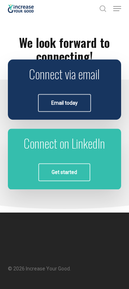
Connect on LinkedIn (64, 143)
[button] (117, 8)
